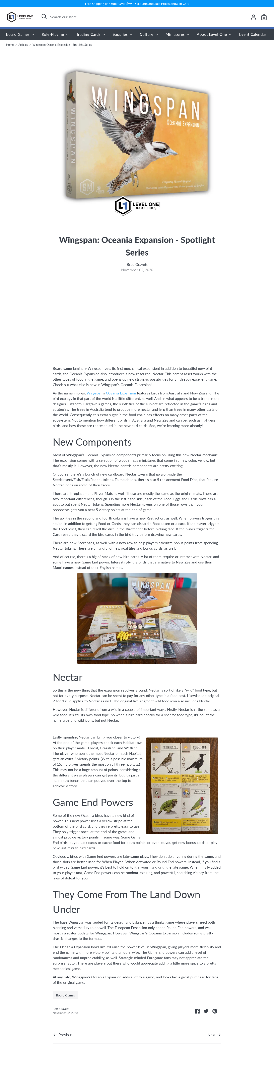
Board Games (18, 34)
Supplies (121, 34)
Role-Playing (53, 34)
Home (10, 44)
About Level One (212, 34)
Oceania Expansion (121, 393)
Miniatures (175, 34)
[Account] (254, 17)
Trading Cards (88, 34)
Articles (23, 44)
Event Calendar (252, 34)
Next (212, 1034)
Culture (147, 34)
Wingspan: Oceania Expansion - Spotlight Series (62, 44)
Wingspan (94, 393)
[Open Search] (44, 16)
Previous (65, 1034)
